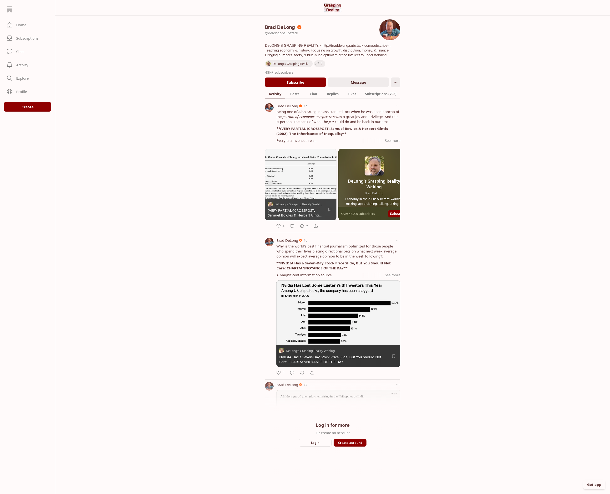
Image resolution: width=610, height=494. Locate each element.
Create (27, 106)
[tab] (275, 93)
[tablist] (332, 93)
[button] (27, 25)
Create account (350, 443)
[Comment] (292, 226)
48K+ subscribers (279, 72)
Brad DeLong (287, 105)
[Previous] (270, 183)
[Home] (9, 9)
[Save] (330, 209)
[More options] (398, 106)
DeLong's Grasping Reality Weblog (298, 204)
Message (358, 82)
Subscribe (295, 82)
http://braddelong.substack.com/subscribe (354, 45)
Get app (594, 484)
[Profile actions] (395, 82)
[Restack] (302, 372)
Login (315, 443)
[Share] (316, 226)
